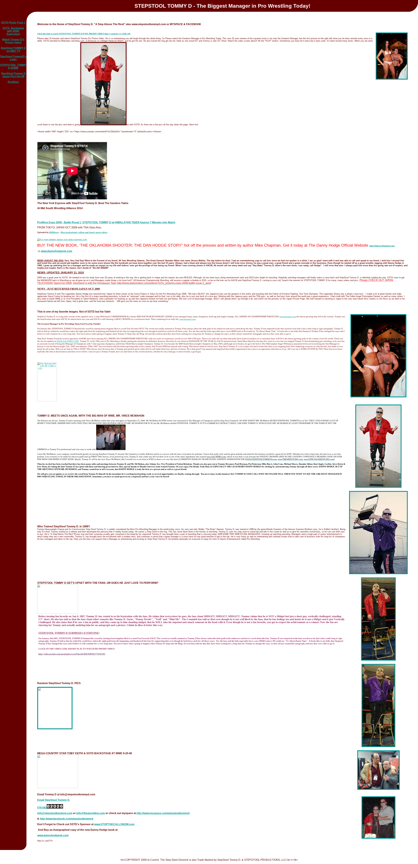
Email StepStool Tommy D (53, 800)
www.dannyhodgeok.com (53, 835)
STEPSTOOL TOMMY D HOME (13, 66)
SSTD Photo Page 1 (13, 22)
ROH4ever (53, 232)
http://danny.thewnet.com (382, 246)
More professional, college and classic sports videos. (84, 232)
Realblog (13, 82)
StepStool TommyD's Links (13, 58)
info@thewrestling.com (90, 813)
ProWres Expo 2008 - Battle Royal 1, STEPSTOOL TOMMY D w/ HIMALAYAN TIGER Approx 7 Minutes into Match (106, 222)
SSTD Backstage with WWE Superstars (13, 31)
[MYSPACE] (57, 613)
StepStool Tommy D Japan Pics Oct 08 (13, 75)
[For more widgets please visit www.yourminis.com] (62, 239)
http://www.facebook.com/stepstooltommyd (66, 818)
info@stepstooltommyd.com (54, 813)
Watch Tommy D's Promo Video (13, 41)
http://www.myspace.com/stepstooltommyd (163, 813)
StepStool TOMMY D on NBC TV (13, 49)
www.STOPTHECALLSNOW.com (114, 824)
